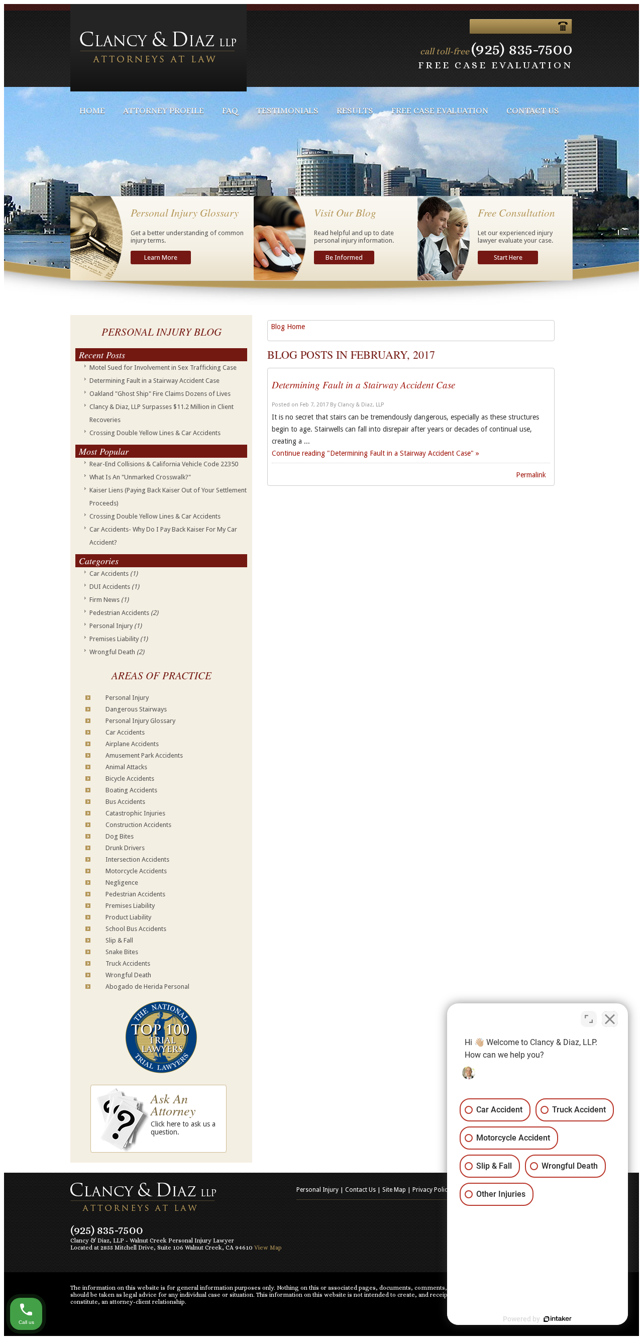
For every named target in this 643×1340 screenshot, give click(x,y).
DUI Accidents (114, 586)
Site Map (394, 1189)
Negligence (121, 882)
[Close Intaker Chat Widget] (610, 1019)
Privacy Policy (431, 1189)
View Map (268, 1247)
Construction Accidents (138, 825)
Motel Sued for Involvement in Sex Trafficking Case (163, 367)
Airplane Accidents (132, 744)
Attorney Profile (163, 111)
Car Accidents (113, 573)
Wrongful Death (116, 652)
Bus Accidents (125, 801)
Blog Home (288, 327)
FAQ (230, 111)
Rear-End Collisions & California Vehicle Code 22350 (163, 464)
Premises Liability (118, 639)
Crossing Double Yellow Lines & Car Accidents (155, 433)
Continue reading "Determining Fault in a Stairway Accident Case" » (375, 453)
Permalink (531, 475)
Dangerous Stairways (136, 709)
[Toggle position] (589, 1019)
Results (355, 111)
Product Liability (128, 917)
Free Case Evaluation (439, 111)
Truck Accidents (127, 963)
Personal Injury (115, 626)
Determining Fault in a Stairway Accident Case (154, 380)
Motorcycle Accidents (136, 871)
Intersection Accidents (137, 859)
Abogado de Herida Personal (147, 986)
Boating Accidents (131, 790)
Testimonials (287, 111)
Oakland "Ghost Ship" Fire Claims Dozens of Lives (160, 393)
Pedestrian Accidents (123, 612)
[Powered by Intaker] (558, 1319)
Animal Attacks (126, 767)
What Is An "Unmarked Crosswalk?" (140, 477)
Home (92, 111)
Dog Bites (119, 836)
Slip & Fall (119, 940)
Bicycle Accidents (129, 778)
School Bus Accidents (135, 929)
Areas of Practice (161, 675)
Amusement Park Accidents (144, 755)
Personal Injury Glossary (140, 721)
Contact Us (532, 111)
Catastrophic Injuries (135, 813)
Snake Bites (121, 952)
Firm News (109, 599)
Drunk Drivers (125, 848)
